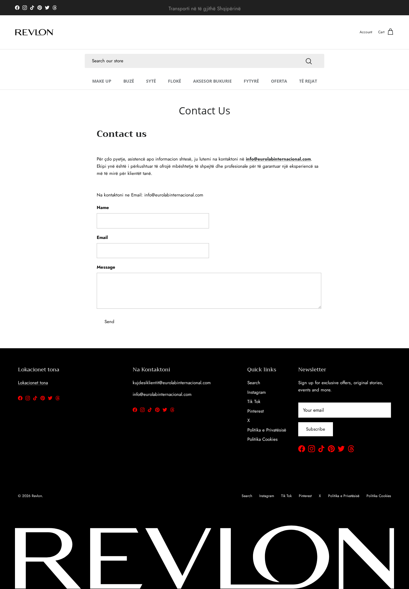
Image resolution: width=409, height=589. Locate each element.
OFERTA (279, 81)
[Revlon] (34, 32)
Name (103, 208)
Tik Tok (253, 401)
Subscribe (315, 429)
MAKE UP (101, 81)
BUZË (128, 81)
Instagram (256, 392)
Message (106, 267)
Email (102, 237)
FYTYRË (251, 81)
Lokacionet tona (33, 382)
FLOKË (174, 81)
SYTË (151, 81)
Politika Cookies (262, 439)
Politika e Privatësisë (266, 430)
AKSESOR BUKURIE (212, 81)
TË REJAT (308, 81)
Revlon (37, 496)
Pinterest (255, 411)
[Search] (308, 60)
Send (109, 321)
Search (253, 382)
